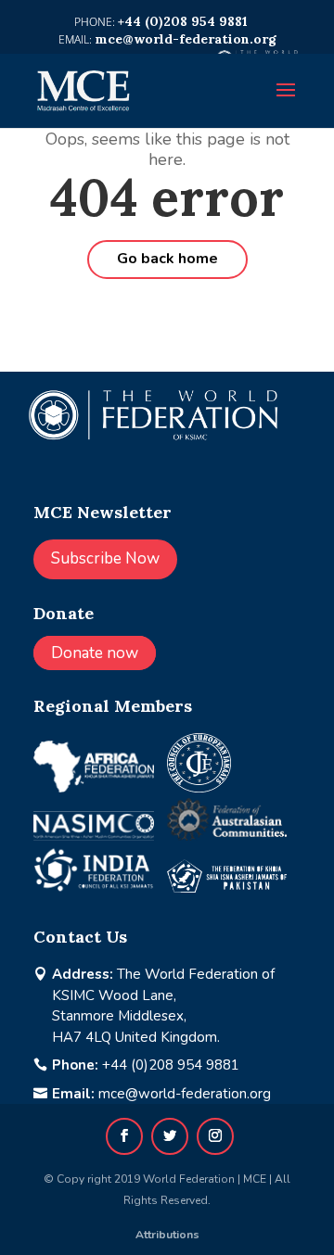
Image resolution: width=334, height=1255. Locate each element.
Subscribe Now (105, 558)
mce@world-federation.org (184, 1093)
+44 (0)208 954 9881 (170, 1065)
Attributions (167, 1234)
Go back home (167, 258)
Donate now (94, 653)
